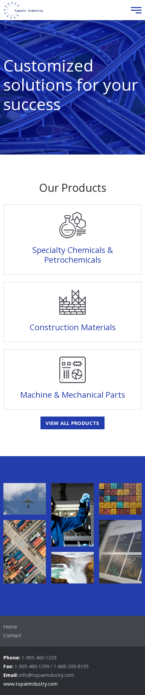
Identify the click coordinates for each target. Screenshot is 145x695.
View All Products (72, 423)
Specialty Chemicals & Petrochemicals (72, 254)
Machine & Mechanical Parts (72, 394)
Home (10, 626)
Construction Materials (73, 327)
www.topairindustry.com (30, 684)
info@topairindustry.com (46, 675)
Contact (12, 635)
